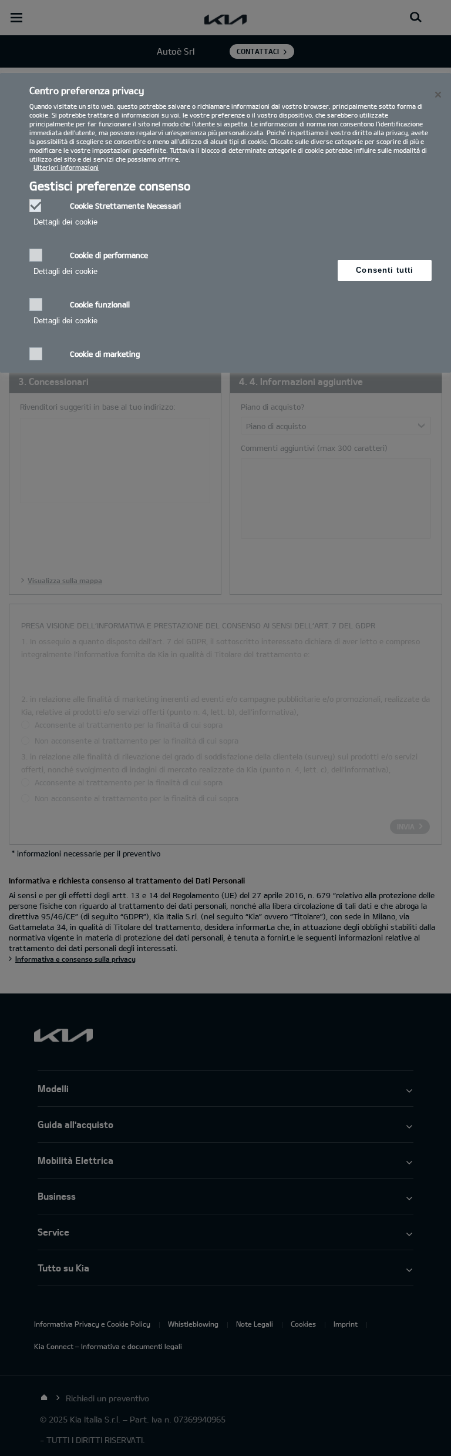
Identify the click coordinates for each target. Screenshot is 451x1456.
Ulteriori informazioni (66, 167)
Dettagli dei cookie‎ (65, 221)
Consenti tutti (384, 270)
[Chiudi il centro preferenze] (438, 95)
